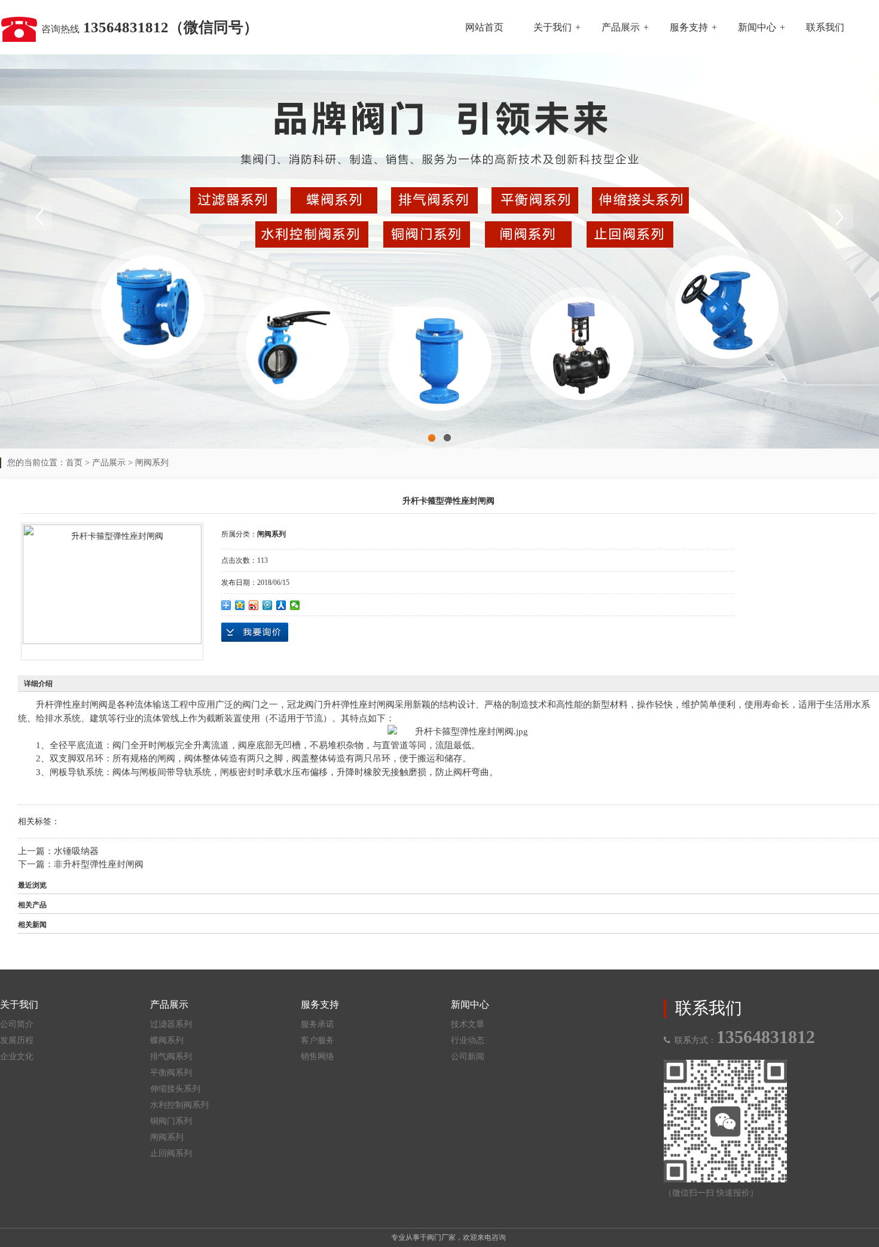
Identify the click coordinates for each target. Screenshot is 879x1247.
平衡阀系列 (171, 1072)
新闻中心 (757, 27)
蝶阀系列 (167, 1040)
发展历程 (16, 1040)
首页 (74, 462)
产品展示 (621, 27)
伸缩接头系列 (175, 1088)
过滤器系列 (171, 1024)
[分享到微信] (295, 605)
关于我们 (552, 27)
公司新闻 (467, 1056)
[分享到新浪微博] (254, 605)
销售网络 (317, 1056)
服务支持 (689, 27)
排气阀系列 (171, 1056)
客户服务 (317, 1040)
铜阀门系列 (171, 1121)
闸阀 (99, 704)
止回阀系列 (171, 1153)
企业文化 (16, 1056)
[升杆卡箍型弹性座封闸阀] (112, 584)
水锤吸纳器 (76, 851)
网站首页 (484, 27)
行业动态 (467, 1040)
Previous (39, 217)
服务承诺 (317, 1024)
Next (840, 217)
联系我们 (825, 27)
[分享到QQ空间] (240, 605)
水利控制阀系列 (179, 1104)
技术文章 (467, 1024)
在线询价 (254, 632)
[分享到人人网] (281, 605)
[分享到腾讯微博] (268, 605)
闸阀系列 (152, 462)
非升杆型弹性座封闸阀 (99, 864)
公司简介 (16, 1024)
